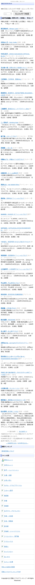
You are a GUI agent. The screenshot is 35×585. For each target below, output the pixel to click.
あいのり (7, 557)
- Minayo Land (9, 29)
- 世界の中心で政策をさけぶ (14, 67)
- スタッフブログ (9, 136)
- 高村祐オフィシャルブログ (12, 198)
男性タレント (8, 460)
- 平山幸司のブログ (10, 283)
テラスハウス (8, 541)
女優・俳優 (7, 475)
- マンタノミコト (10, 388)
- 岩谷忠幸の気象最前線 (12, 294)
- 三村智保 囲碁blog (11, 79)
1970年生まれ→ (23, 443)
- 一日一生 (6, 148)
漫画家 (6, 506)
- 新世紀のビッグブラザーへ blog (15, 109)
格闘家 (6, 495)
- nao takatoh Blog (10, 184)
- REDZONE (8, 320)
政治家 (6, 526)
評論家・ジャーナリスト (12, 531)
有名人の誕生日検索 (8, 567)
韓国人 (6, 546)
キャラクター (8, 551)
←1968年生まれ (11, 443)
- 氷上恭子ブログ (9, 331)
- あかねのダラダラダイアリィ (14, 343)
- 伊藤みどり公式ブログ (12, 159)
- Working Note (9, 122)
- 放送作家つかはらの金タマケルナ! (15, 242)
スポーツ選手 (8, 490)
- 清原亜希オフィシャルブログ (14, 255)
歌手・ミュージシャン (11, 470)
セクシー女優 (8, 562)
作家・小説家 (8, 516)
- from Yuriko (9, 42)
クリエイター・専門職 (11, 536)
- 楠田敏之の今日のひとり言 (13, 400)
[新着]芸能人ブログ (8, 451)
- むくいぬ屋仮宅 (9, 173)
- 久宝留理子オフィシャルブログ (15, 269)
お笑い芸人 (7, 480)
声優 (5, 501)
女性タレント (8, 465)
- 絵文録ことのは (9, 411)
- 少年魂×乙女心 (8, 308)
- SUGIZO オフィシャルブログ (14, 214)
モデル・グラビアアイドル (13, 485)
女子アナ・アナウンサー (12, 511)
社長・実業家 (8, 521)
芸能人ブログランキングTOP (11, 572)
